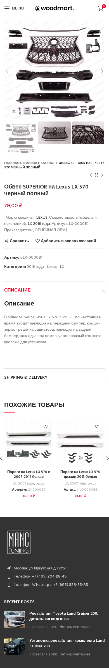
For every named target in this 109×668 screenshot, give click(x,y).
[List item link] (54, 576)
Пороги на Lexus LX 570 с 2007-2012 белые (28, 474)
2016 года (41, 223)
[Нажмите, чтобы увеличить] (14, 111)
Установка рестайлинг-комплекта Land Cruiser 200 (67, 644)
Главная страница (20, 163)
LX (30, 223)
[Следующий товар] (102, 175)
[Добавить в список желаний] (45, 426)
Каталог (48, 163)
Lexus (52, 266)
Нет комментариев (75, 627)
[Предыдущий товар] (91, 175)
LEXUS (42, 217)
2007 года (26, 483)
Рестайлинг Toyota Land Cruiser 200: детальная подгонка (63, 616)
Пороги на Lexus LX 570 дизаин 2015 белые (80, 474)
